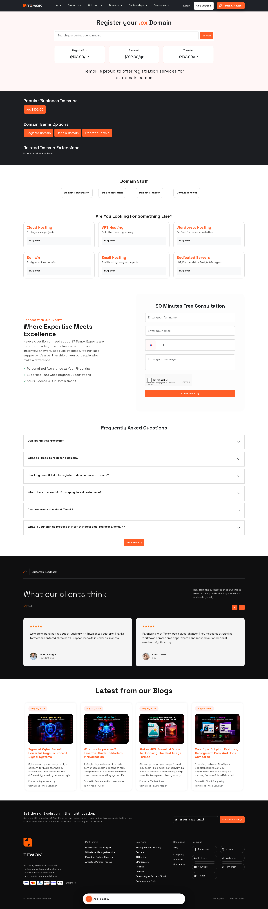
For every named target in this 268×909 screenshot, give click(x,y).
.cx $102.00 (34, 109)
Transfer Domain (97, 133)
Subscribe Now (230, 819)
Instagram (231, 858)
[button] (151, 345)
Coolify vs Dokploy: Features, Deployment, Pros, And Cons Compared (160, 753)
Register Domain (38, 133)
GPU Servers (142, 861)
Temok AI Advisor (232, 5)
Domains (140, 871)
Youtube (203, 866)
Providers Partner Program (99, 857)
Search (207, 35)
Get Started (203, 5)
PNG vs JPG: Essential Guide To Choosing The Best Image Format (105, 753)
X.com (229, 849)
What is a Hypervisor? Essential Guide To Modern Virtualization (47, 753)
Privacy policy (218, 898)
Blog (175, 847)
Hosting (140, 866)
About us (178, 859)
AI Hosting (141, 857)
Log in (186, 5)
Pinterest (231, 866)
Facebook (203, 849)
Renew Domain (68, 133)
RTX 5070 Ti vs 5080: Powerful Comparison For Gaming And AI (213, 753)
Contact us (179, 864)
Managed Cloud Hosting (148, 847)
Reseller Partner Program (98, 847)
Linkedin (203, 858)
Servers (140, 852)
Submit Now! (189, 393)
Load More (133, 542)
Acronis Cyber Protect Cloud (151, 876)
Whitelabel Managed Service (100, 852)
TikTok (201, 875)
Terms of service (236, 898)
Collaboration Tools (146, 881)
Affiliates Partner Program (98, 861)
